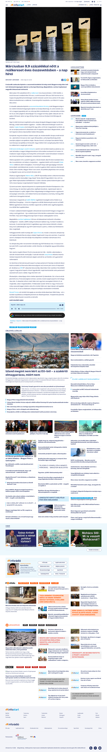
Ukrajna (35, 4)
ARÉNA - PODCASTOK (94, 4)
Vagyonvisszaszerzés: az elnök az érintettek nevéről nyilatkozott (16, 433)
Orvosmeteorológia (63, 728)
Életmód (44, 717)
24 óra (29, 4)
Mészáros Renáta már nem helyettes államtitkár (21, 605)
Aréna (100, 728)
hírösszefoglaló (24, 327)
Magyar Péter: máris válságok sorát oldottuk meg (22, 409)
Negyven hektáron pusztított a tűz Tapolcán (85, 355)
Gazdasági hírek (88, 728)
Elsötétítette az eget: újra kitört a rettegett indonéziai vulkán (93, 450)
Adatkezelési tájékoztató (46, 748)
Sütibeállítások (81, 748)
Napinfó (61, 717)
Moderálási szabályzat (60, 748)
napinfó (33, 327)
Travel (35, 667)
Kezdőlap (12, 321)
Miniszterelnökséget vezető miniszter (23, 149)
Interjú (43, 715)
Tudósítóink (44, 713)
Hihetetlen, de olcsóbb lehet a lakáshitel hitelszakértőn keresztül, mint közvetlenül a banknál (85, 442)
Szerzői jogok (70, 748)
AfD (21, 268)
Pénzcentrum (23, 583)
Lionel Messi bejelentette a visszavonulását (81, 351)
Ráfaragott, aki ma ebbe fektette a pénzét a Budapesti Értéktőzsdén (86, 655)
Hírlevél (97, 715)
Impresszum (36, 748)
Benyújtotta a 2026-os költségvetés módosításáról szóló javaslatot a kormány (32, 412)
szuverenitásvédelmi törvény (39, 106)
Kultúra (25, 715)
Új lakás (55, 583)
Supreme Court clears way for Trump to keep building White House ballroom (52, 681)
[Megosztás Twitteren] (65, 80)
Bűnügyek (62, 715)
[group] (19, 308)
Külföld (7, 715)
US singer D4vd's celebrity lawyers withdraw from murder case (85, 696)
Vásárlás (33, 625)
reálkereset (34, 93)
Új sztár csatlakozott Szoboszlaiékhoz (85, 379)
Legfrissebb (80, 713)
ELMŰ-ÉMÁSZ (30, 200)
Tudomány (26, 713)
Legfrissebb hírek (20, 728)
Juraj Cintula (48, 254)
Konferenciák (44, 583)
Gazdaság (8, 717)
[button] (12, 308)
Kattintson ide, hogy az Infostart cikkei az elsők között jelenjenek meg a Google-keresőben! (38, 315)
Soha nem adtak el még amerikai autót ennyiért (53, 517)
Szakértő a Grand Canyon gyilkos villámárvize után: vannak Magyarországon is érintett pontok (64, 434)
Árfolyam (34, 583)
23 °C (100, 1)
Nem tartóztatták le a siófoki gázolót (82, 360)
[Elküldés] (68, 80)
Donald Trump (14, 292)
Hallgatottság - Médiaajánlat (24, 748)
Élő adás (45, 562)
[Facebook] (95, 748)
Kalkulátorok (51, 625)
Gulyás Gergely (19, 127)
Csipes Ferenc (37, 233)
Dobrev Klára (30, 176)
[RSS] (90, 748)
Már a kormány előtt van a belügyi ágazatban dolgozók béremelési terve (30, 407)
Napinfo (19, 321)
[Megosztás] (62, 305)
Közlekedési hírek (34, 728)
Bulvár (61, 713)
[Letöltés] (60, 305)
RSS (76, 748)
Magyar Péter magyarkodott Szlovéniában (20, 400)
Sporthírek (76, 728)
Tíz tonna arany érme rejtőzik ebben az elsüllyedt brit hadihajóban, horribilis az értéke (88, 433)
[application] (37, 308)
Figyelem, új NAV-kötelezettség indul (50, 472)
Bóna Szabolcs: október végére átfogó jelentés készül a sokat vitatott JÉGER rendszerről (85, 613)
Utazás (41, 625)
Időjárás (97, 717)
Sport (28, 667)
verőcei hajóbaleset (24, 219)
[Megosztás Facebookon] (62, 80)
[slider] (39, 308)
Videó (79, 717)
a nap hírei (13, 327)
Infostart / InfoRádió (12, 80)
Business (20, 667)
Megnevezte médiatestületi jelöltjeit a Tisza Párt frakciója (39, 433)
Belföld (7, 713)
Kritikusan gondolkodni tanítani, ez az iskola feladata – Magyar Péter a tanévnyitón (19, 458)
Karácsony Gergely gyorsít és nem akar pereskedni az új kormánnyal (43, 386)
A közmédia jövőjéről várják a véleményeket (52, 454)
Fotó (97, 713)
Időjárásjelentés (48, 728)
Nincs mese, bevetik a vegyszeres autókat (84, 480)
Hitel (25, 625)
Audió (79, 715)
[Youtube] (99, 748)
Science (42, 667)
